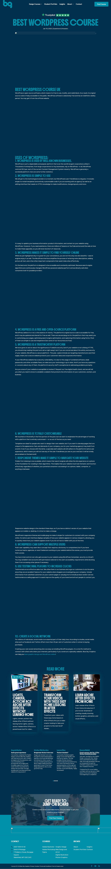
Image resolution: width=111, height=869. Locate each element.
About (69, 4)
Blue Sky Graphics (24, 866)
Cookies (37, 866)
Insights (62, 4)
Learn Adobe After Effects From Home (85, 698)
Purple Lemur (59, 866)
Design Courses (34, 4)
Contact (79, 4)
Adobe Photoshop (48, 849)
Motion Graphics (61, 857)
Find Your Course (55, 818)
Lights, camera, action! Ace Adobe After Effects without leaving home (23, 705)
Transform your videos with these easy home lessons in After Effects (55, 703)
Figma (44, 852)
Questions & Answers (60, 29)
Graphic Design (61, 847)
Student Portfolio (50, 4)
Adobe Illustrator (48, 847)
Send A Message (19, 849)
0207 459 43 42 (19, 847)
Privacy (32, 866)
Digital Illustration (62, 855)
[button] (53, 780)
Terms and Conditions (45, 866)
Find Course (101, 4)
